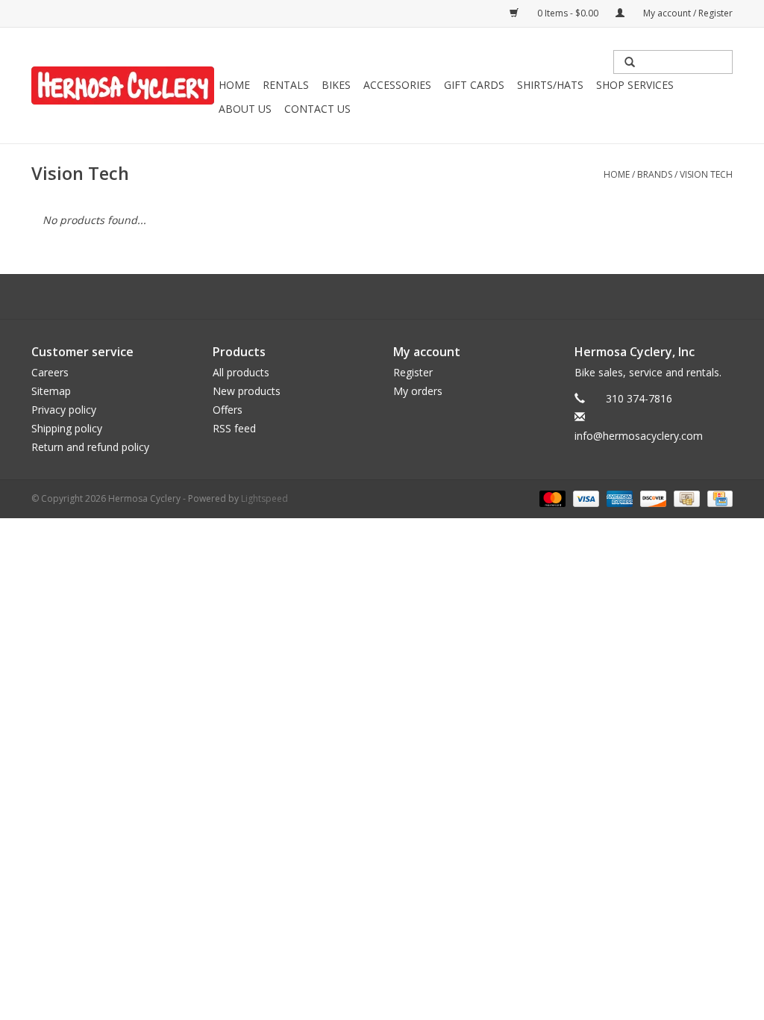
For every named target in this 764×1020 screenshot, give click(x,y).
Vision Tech (706, 174)
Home (234, 85)
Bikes (336, 85)
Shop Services (635, 85)
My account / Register (687, 13)
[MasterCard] (551, 497)
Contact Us (317, 109)
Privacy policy (63, 409)
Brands (654, 174)
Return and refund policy (90, 447)
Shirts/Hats (550, 85)
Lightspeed (264, 498)
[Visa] (584, 497)
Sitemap (51, 391)
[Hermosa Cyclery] (122, 85)
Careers (50, 372)
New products (247, 391)
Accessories (397, 85)
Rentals (286, 85)
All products (241, 372)
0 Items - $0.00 (568, 13)
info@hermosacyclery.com (638, 436)
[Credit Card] (717, 497)
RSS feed (234, 428)
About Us (245, 109)
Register (413, 372)
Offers (227, 409)
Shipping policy (66, 428)
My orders (417, 391)
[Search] (629, 62)
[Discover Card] (651, 497)
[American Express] (618, 497)
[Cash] (684, 497)
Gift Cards (474, 85)
